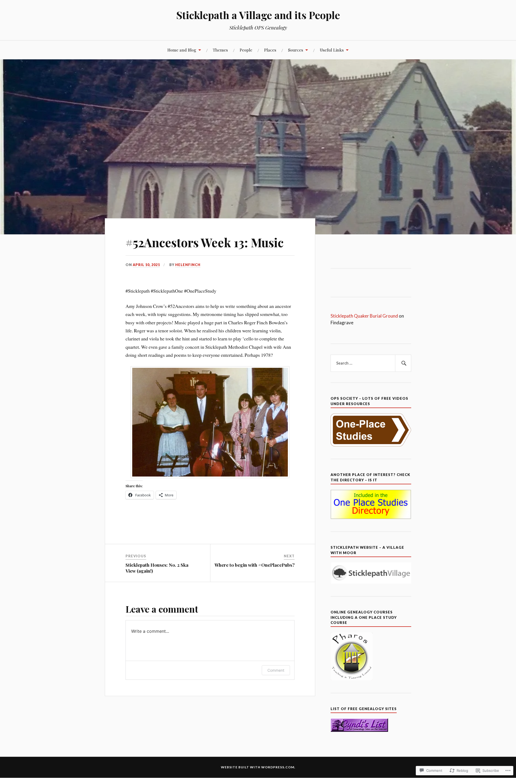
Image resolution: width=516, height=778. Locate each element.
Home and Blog (181, 50)
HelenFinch (187, 265)
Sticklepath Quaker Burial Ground (365, 316)
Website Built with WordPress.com (257, 767)
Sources (295, 50)
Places (270, 50)
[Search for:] (371, 363)
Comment (275, 670)
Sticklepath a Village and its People (258, 15)
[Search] (403, 363)
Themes (220, 50)
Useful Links (332, 50)
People (246, 50)
